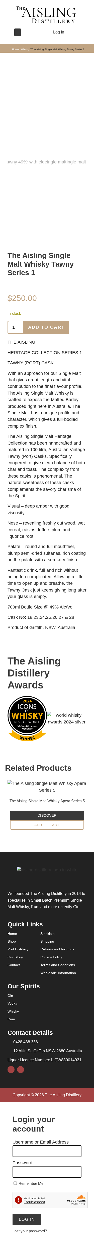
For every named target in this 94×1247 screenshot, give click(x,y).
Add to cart (46, 327)
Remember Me (30, 1183)
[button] (17, 32)
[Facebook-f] (30, 32)
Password (22, 1162)
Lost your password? (30, 1231)
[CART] (72, 31)
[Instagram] (38, 32)
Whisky (25, 49)
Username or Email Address (41, 1142)
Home (15, 49)
